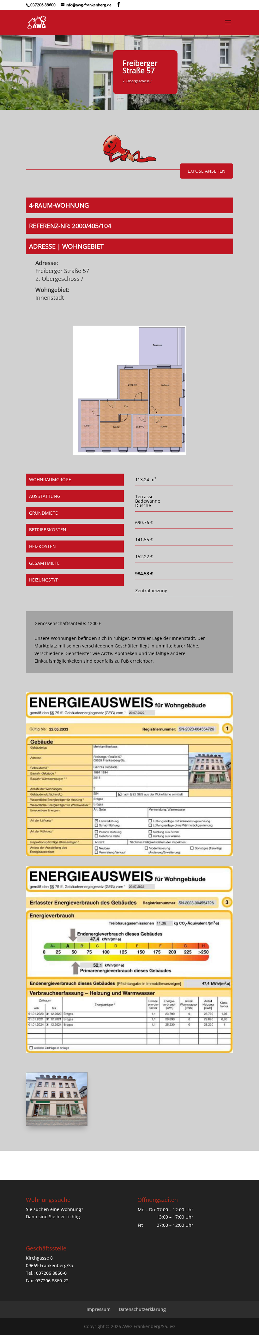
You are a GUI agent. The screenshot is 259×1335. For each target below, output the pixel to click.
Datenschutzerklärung (142, 1309)
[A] (56, 1124)
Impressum (99, 1309)
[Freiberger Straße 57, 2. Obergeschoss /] (130, 453)
